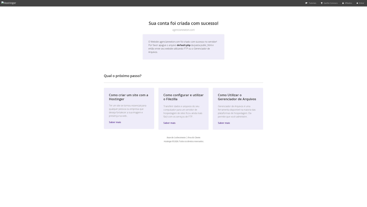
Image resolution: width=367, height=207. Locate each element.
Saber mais (115, 122)
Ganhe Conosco (330, 3)
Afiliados (348, 3)
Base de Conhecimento (176, 137)
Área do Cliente (194, 137)
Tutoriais (312, 3)
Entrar (361, 3)
